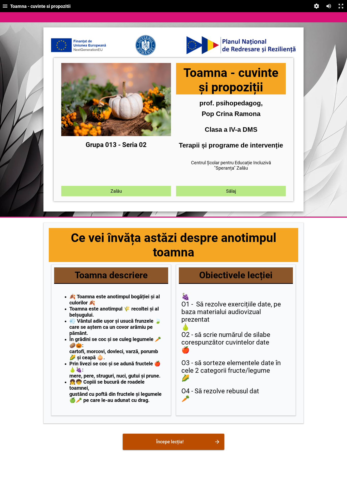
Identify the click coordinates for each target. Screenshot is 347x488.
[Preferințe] (316, 6)
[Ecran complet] (341, 6)
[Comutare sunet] (329, 6)
